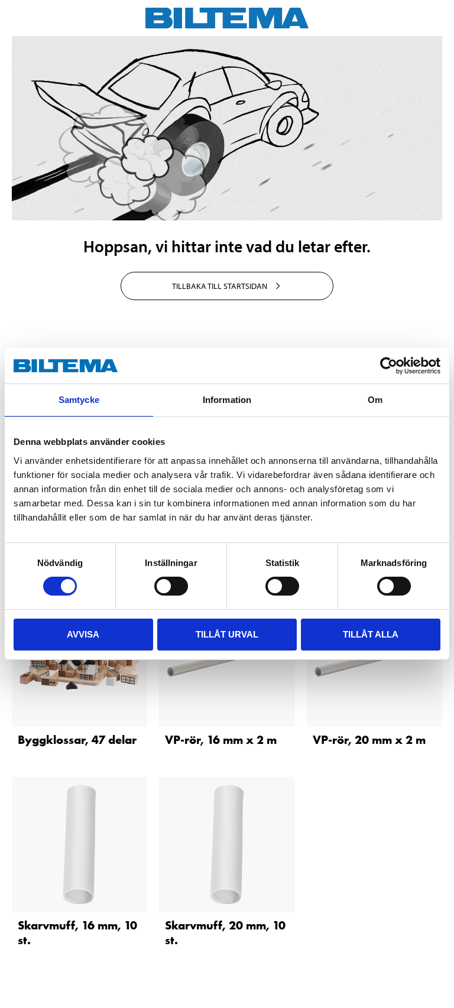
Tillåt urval (227, 634)
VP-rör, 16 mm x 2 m (221, 739)
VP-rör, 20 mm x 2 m (369, 739)
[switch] (171, 586)
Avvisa (83, 634)
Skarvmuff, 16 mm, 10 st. (77, 933)
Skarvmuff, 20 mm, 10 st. (225, 933)
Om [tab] (375, 400)
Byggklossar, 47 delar (77, 739)
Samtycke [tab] (79, 400)
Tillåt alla (370, 634)
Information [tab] (227, 400)
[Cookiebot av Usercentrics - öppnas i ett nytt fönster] (388, 366)
